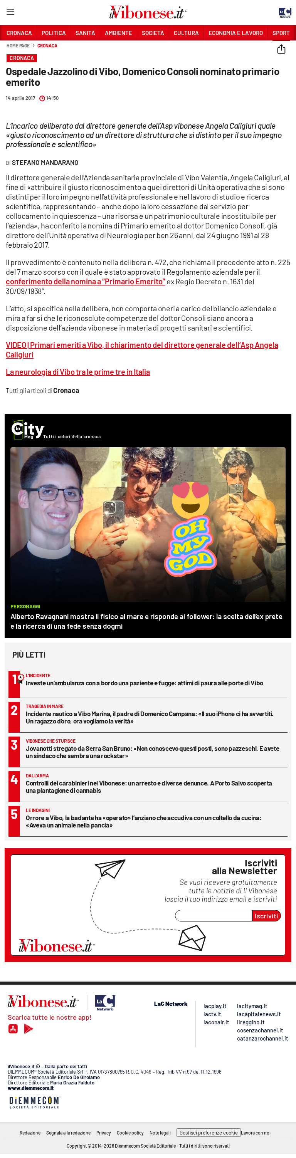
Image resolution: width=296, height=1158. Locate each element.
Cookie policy (130, 1132)
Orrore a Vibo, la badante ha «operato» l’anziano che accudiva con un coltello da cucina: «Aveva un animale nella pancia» (143, 821)
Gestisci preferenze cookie (209, 1132)
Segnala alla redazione (68, 1132)
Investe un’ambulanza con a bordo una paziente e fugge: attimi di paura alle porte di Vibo (144, 682)
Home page (18, 45)
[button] (281, 49)
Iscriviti (266, 915)
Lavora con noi (256, 1132)
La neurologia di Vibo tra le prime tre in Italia (78, 371)
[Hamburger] (10, 13)
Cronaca (47, 45)
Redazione (30, 1132)
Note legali (160, 1132)
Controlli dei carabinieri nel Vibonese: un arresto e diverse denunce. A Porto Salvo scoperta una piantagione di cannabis (149, 786)
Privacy (103, 1132)
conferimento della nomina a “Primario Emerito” (85, 281)
